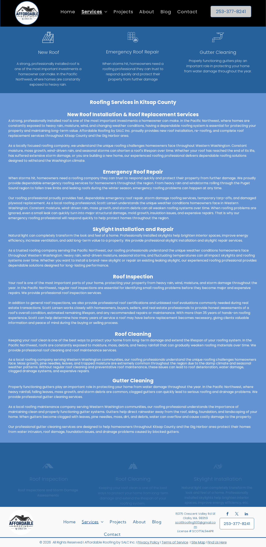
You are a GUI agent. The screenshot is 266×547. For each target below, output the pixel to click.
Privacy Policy (148, 542)
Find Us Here (217, 542)
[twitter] (237, 514)
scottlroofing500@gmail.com (195, 524)
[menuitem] (67, 11)
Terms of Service (175, 542)
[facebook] (227, 514)
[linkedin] (246, 514)
